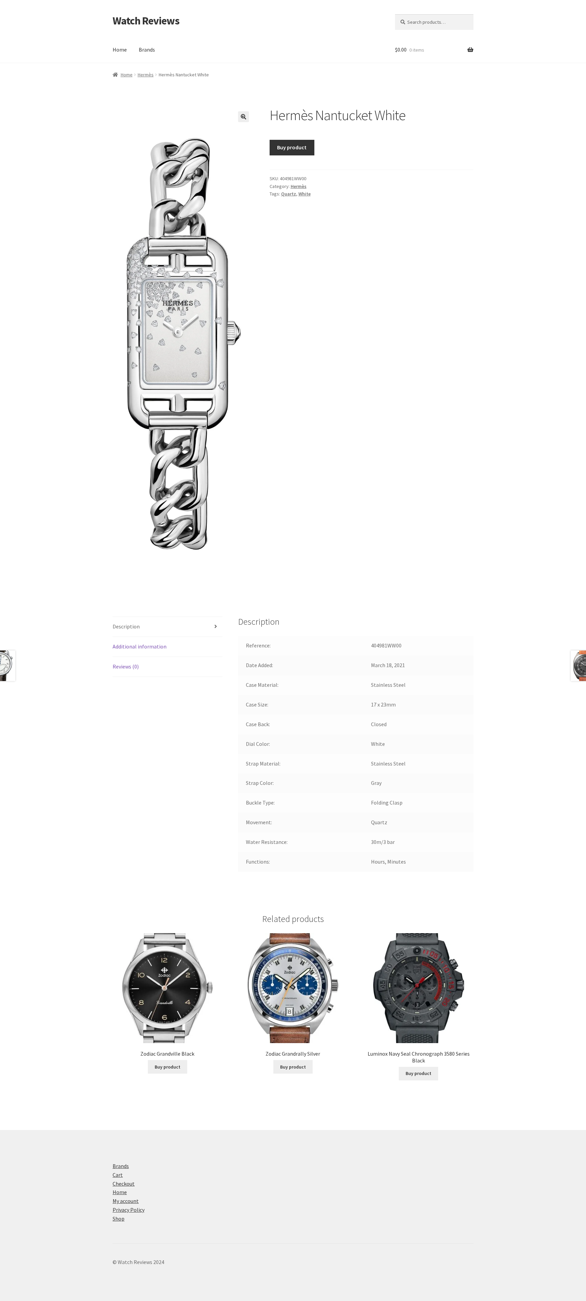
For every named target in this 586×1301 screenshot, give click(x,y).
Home (120, 49)
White (304, 194)
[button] (243, 116)
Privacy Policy (128, 1209)
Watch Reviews (146, 20)
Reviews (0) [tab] (126, 666)
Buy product (292, 147)
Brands (147, 49)
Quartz (288, 194)
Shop (118, 1218)
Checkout (124, 1183)
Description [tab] (126, 626)
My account (126, 1201)
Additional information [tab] (140, 646)
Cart (118, 1174)
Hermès (146, 75)
